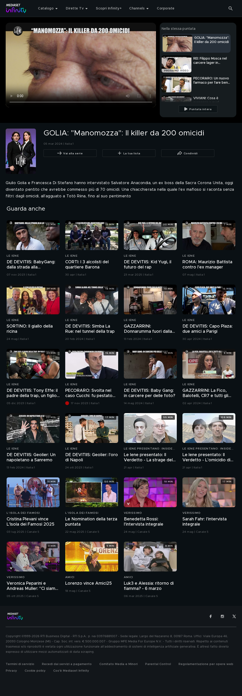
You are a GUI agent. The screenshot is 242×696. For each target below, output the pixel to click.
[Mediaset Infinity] (16, 8)
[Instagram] (222, 616)
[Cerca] (230, 8)
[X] (234, 616)
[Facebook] (210, 616)
